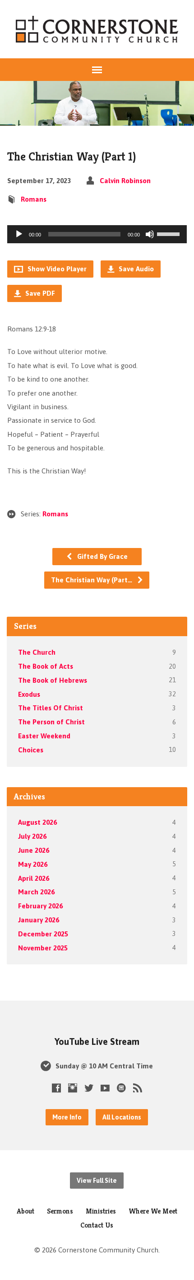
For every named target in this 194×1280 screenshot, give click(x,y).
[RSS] (137, 1087)
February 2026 (40, 906)
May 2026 (32, 864)
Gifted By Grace (101, 556)
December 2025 (43, 934)
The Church (36, 652)
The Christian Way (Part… (92, 580)
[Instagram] (72, 1087)
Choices (30, 750)
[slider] (169, 233)
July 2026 (32, 836)
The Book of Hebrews (52, 680)
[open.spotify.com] (121, 1087)
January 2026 (38, 920)
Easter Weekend (44, 736)
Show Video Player (56, 269)
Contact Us (96, 1225)
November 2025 (43, 948)
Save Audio (135, 269)
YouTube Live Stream (97, 1042)
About (25, 1211)
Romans (33, 199)
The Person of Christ (51, 722)
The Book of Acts (45, 666)
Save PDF (39, 293)
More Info (67, 1117)
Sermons (60, 1211)
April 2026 (33, 878)
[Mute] (149, 234)
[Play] (18, 234)
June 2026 (33, 850)
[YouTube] (105, 1087)
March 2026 (36, 892)
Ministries (101, 1211)
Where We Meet (153, 1211)
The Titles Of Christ (50, 708)
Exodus (29, 694)
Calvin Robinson (125, 180)
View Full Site (97, 1180)
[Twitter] (88, 1087)
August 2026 (37, 822)
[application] (97, 234)
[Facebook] (56, 1087)
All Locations (121, 1117)
